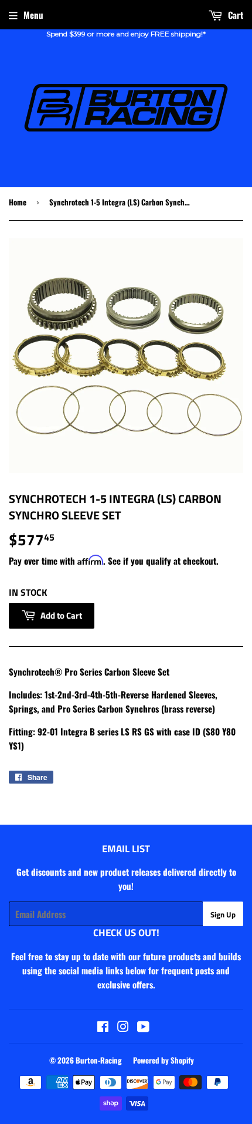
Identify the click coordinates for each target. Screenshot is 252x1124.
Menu (33, 14)
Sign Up (223, 914)
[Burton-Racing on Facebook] (103, 1027)
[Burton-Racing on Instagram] (123, 1027)
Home (17, 202)
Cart (234, 14)
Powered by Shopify (163, 1060)
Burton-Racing (99, 1060)
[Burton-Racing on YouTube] (143, 1027)
